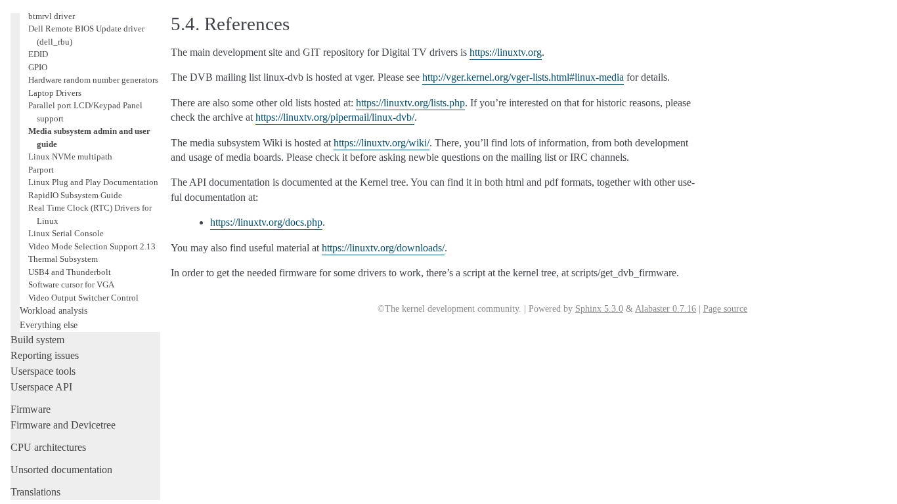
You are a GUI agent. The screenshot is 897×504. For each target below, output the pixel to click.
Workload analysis (53, 310)
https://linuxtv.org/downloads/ (383, 247)
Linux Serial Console (66, 233)
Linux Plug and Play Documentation (93, 182)
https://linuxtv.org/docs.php (266, 222)
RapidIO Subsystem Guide (75, 195)
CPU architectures (48, 447)
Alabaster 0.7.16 (665, 309)
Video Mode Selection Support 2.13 (92, 246)
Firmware (31, 409)
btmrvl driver (51, 16)
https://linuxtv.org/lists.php (410, 102)
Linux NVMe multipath (70, 156)
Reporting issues (45, 355)
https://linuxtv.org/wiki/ (381, 142)
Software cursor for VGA (71, 284)
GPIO (37, 67)
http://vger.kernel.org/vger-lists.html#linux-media (523, 77)
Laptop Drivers (54, 93)
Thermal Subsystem (63, 259)
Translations (35, 491)
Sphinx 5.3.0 (599, 309)
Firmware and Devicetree (63, 424)
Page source (725, 309)
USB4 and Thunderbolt (69, 272)
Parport (41, 170)
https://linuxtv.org (506, 52)
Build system (37, 339)
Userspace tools (43, 371)
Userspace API (41, 386)
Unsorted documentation (61, 469)
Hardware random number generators (93, 80)
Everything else (48, 325)
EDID (38, 54)
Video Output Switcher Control (83, 298)
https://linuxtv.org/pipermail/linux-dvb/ (334, 117)
